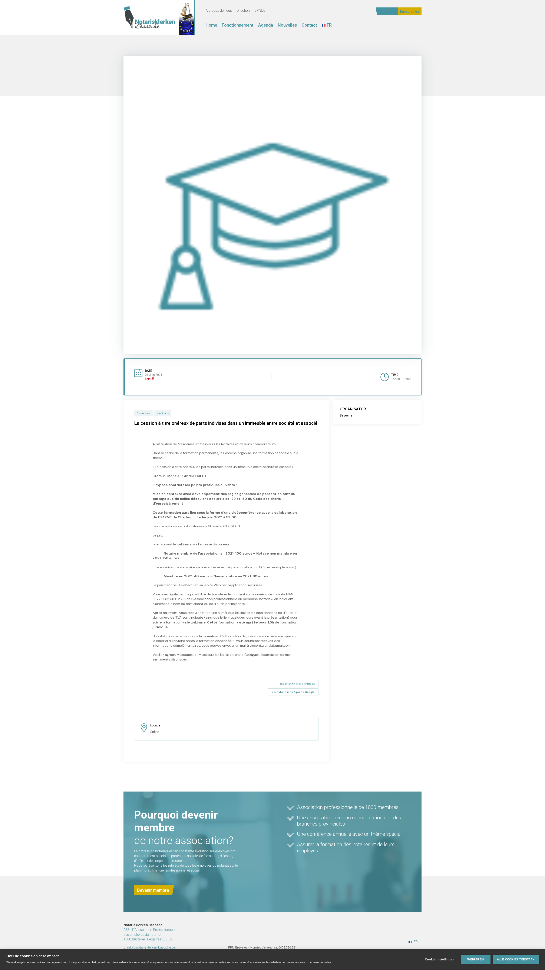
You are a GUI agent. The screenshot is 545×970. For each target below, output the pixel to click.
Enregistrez (409, 11)
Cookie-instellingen (439, 959)
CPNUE (259, 11)
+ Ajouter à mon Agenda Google (293, 692)
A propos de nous (219, 11)
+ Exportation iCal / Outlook (296, 683)
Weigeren (475, 959)
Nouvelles (287, 26)
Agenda (265, 26)
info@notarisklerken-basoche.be (151, 947)
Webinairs (163, 413)
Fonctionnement (237, 26)
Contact (309, 26)
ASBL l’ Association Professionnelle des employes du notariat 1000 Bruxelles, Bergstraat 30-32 (149, 934)
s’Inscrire (387, 11)
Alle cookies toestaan (515, 959)
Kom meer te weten (319, 962)
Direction (243, 11)
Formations (143, 413)
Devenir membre (153, 890)
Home (211, 26)
